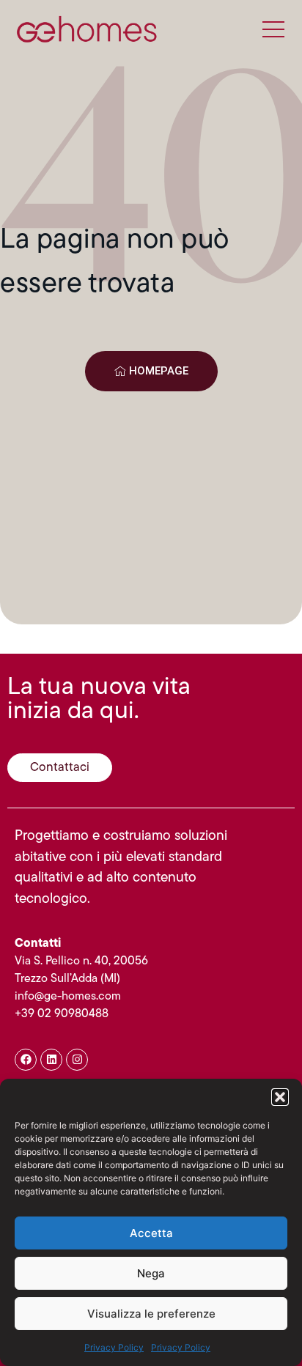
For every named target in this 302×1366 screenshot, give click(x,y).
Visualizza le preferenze (151, 1314)
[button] (280, 1097)
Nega (151, 1273)
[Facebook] (26, 1060)
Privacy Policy (114, 1347)
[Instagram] (77, 1060)
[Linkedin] (51, 1060)
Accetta (151, 1233)
